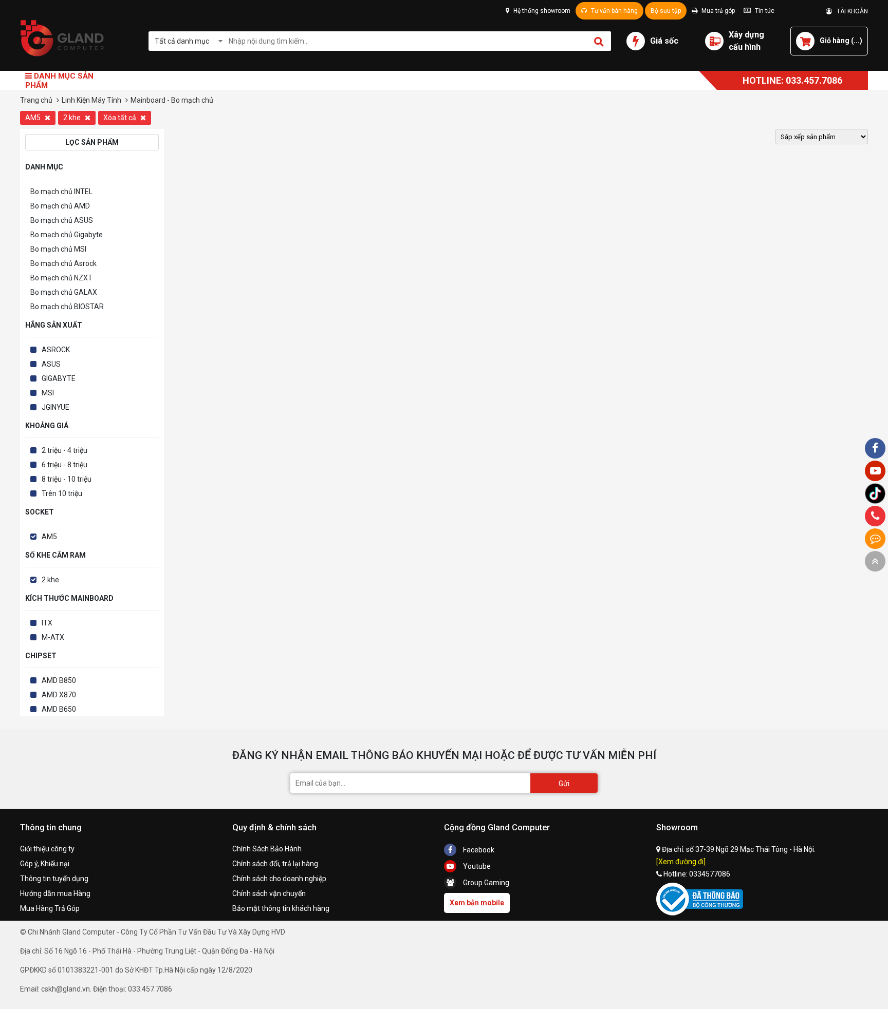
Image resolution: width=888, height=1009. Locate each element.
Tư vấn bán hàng (613, 10)
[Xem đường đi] (681, 862)
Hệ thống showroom (541, 10)
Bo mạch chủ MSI (58, 249)
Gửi (564, 783)
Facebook (477, 850)
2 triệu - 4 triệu (64, 450)
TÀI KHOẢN (850, 11)
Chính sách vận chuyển (269, 893)
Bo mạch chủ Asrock (63, 263)
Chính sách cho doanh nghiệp (279, 878)
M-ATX (53, 637)
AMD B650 (59, 709)
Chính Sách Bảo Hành (267, 849)
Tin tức (763, 10)
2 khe (72, 117)
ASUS (51, 364)
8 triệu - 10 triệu (66, 479)
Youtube (476, 866)
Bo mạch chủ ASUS (61, 220)
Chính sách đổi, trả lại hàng (275, 864)
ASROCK (56, 350)
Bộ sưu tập (666, 10)
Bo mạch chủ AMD (60, 206)
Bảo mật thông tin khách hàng (280, 908)
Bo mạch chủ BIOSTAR (67, 306)
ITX (47, 623)
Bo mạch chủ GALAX (63, 292)
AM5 (33, 117)
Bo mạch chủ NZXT (61, 278)
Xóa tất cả (120, 117)
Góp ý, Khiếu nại (44, 864)
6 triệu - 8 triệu (64, 465)
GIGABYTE (59, 378)
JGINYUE (55, 407)
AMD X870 (59, 695)
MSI (48, 393)
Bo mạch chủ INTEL (61, 191)
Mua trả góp (717, 10)
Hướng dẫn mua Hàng (55, 893)
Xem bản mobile (477, 903)
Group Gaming (485, 883)
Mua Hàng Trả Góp (50, 908)
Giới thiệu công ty (47, 849)
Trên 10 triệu (62, 493)
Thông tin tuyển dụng (54, 878)
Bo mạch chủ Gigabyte (66, 235)
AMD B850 (59, 680)
